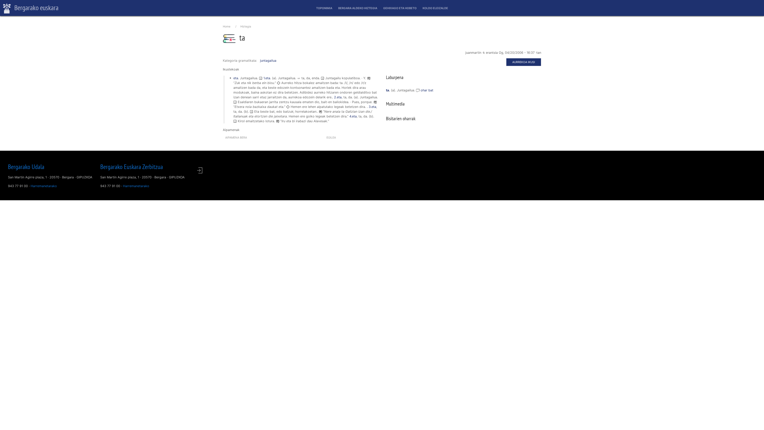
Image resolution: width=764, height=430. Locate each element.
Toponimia (324, 8)
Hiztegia (245, 26)
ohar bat (427, 90)
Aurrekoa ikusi (523, 62)
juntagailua (268, 61)
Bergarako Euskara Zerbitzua (131, 166)
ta (387, 90)
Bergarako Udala (26, 166)
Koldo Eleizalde (435, 8)
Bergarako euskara (35, 7)
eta (235, 78)
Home (226, 26)
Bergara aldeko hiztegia (357, 8)
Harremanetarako (44, 186)
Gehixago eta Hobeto (400, 8)
